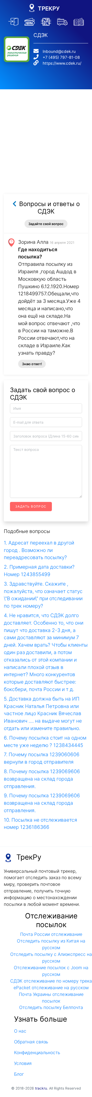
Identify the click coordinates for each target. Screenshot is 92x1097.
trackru (41, 1088)
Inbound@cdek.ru (59, 51)
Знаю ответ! (32, 364)
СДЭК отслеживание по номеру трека (51, 981)
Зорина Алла (33, 242)
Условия (23, 1063)
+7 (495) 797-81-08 (61, 57)
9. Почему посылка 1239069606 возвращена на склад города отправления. (42, 802)
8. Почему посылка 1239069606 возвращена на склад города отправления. (42, 778)
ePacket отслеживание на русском (51, 987)
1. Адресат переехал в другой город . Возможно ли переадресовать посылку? (39, 550)
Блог (19, 1074)
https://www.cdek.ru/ (62, 63)
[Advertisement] (46, 135)
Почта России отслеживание (51, 934)
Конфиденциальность (37, 1052)
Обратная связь (31, 1041)
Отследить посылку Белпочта (51, 1007)
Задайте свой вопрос (46, 224)
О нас (20, 1031)
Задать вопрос (31, 506)
